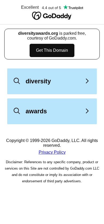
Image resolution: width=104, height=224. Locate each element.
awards (36, 111)
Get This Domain (52, 50)
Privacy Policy (52, 152)
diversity (38, 81)
